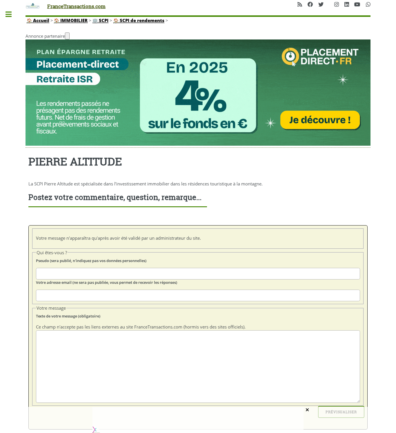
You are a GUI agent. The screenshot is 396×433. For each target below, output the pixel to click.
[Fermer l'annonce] (67, 36)
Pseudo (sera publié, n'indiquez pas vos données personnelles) (91, 260)
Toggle (11, 14)
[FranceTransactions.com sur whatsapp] (368, 5)
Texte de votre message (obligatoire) (68, 316)
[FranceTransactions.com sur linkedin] (346, 5)
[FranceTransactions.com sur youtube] (357, 5)
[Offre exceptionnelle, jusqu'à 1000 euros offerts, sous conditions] (198, 93)
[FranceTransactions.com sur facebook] (310, 5)
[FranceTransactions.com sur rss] (299, 5)
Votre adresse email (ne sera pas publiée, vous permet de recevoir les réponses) (106, 282)
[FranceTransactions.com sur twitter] (321, 5)
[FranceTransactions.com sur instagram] (336, 5)
